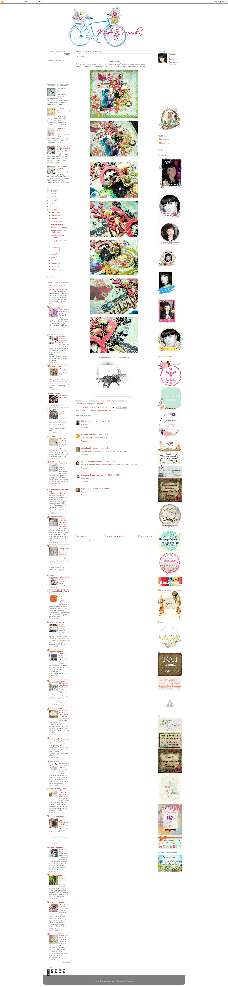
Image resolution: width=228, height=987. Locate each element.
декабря (54, 212)
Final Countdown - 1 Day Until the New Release (63, 793)
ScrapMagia (54, 761)
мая (53, 260)
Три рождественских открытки (59, 231)
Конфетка (60, 109)
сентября (55, 248)
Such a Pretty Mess (57, 681)
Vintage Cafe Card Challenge (56, 817)
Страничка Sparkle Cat (63, 369)
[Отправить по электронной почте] (117, 407)
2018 (52, 194)
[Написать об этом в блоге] (119, 407)
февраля (55, 270)
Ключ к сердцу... (56, 366)
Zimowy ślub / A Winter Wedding (63, 466)
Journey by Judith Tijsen (63, 412)
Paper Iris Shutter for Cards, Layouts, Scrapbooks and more (63, 600)
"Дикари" (100, 401)
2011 (52, 277)
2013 (52, 206)
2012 (52, 209)
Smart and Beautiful (57, 902)
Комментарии (166, 143)
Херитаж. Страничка (59, 227)
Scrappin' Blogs (55, 708)
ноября (54, 215)
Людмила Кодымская (90, 475)
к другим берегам (56, 847)
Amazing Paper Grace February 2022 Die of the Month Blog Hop (63, 523)
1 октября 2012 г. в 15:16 (101, 448)
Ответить (84, 427)
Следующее (81, 536)
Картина (62, 653)
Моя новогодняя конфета (57, 236)
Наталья (84, 434)
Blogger (129, 981)
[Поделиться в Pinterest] (126, 407)
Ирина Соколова (88, 462)
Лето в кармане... (57, 221)
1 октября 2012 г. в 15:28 (105, 462)
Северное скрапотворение (56, 651)
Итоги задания (64, 763)
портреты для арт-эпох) (63, 850)
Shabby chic (54, 546)
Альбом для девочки (61, 168)
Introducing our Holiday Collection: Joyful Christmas (64, 581)
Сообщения (166, 139)
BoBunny (53, 575)
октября (54, 218)
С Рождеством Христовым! (59, 740)
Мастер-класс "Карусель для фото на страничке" (64, 907)
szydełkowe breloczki (63, 396)
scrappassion (54, 393)
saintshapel (86, 448)
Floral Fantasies (55, 307)
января (54, 273)
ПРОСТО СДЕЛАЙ (89, 411)
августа (54, 251)
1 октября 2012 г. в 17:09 (99, 489)
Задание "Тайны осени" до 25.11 (64, 822)
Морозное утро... (57, 224)
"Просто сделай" (114, 64)
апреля (54, 263)
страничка (111, 411)
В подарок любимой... (59, 241)
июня (53, 257)
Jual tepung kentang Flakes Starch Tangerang (63, 713)
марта (54, 266)
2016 (52, 200)
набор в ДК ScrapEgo (62, 625)
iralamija (52, 436)
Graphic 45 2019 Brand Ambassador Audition (63, 880)
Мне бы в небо (87, 421)
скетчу (101, 64)
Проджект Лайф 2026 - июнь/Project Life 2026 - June (63, 340)
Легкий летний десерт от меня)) (63, 148)
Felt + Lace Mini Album (63, 439)
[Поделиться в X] (121, 407)
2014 (52, 203)
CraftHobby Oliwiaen (57, 462)
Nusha (173, 54)
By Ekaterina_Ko (56, 335)
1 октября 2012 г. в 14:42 (103, 421)
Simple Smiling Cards (58, 789)
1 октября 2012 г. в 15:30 (109, 475)
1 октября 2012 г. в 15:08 (98, 434)
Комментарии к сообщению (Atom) (102, 541)
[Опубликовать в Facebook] (124, 407)
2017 (52, 197)
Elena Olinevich (55, 517)
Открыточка (61, 129)
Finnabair (53, 409)
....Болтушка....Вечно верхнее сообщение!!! (57, 494)
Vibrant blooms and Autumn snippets (64, 311)
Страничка (61, 89)
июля (53, 254)
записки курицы (56, 738)
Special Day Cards (56, 934)
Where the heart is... (57, 622)
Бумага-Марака (55, 875)
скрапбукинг (102, 411)
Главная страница (113, 536)
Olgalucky (85, 489)
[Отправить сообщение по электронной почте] (112, 407)
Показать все (66, 962)
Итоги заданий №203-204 (64, 937)
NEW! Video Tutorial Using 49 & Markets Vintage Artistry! (63, 687)
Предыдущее (145, 536)
